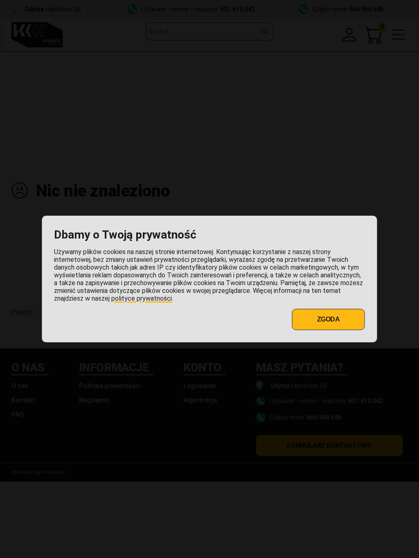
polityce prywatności (141, 298)
